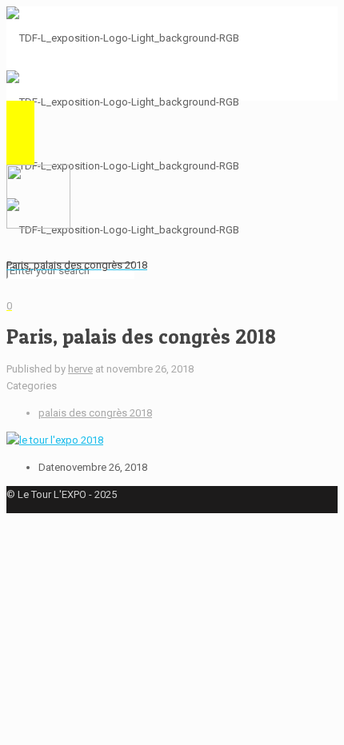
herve (80, 369)
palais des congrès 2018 (95, 413)
